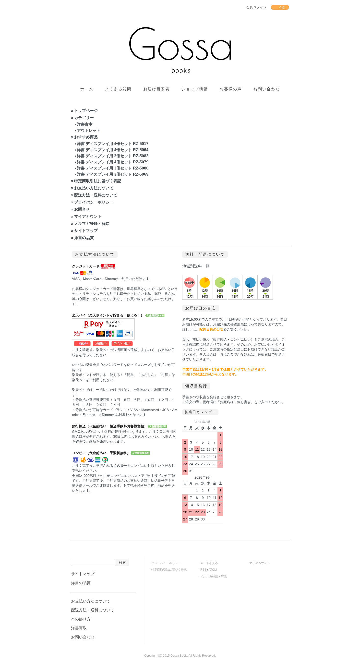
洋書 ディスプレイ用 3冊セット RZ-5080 (112, 168)
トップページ (86, 111)
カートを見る (209, 563)
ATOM (213, 569)
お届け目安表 (156, 89)
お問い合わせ (266, 89)
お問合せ (82, 209)
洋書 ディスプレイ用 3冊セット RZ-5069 (112, 174)
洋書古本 (85, 124)
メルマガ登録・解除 (91, 223)
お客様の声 (231, 89)
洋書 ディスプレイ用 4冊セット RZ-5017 (112, 144)
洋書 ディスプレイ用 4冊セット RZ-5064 (112, 150)
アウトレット (88, 130)
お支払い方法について (93, 188)
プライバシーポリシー (93, 202)
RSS (203, 569)
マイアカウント (88, 216)
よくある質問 (118, 89)
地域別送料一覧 (196, 266)
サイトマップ (86, 231)
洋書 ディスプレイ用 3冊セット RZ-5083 (112, 156)
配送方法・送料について (95, 195)
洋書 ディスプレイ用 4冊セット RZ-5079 (112, 162)
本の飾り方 (81, 619)
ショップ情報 (194, 89)
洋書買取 (79, 628)
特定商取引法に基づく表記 (97, 181)
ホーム (86, 89)
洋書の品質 (84, 238)
